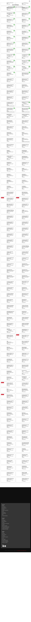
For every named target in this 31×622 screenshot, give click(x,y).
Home (3, 505)
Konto (3, 511)
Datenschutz (4, 513)
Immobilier (3, 520)
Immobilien (3, 506)
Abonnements (4, 521)
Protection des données (5, 526)
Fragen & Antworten (5, 510)
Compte (3, 524)
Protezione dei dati (5, 540)
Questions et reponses (5, 523)
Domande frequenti (5, 536)
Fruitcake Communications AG (21, 550)
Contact (3, 522)
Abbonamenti (4, 534)
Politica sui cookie (4, 542)
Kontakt (3, 509)
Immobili (3, 533)
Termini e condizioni (5, 541)
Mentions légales (4, 525)
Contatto (3, 535)
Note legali (3, 539)
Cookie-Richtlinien (5, 515)
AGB (2, 514)
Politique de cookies (5, 529)
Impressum (3, 512)
